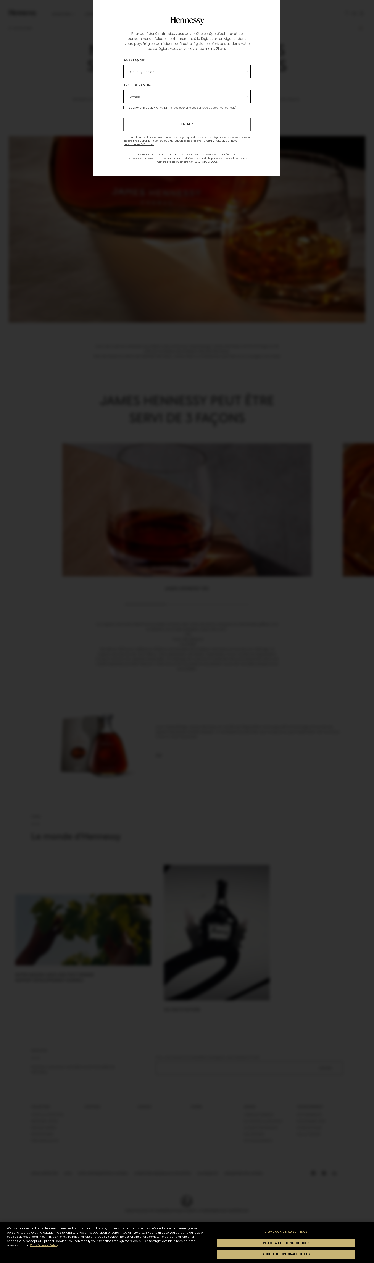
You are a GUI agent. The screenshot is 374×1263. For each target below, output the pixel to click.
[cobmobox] (187, 71)
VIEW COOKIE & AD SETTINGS (286, 1232)
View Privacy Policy (44, 1245)
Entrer (187, 124)
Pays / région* (134, 60)
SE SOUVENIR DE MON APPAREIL (148, 108)
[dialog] (187, 631)
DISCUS (213, 161)
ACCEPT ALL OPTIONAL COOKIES (286, 1254)
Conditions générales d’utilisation (161, 140)
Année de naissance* (139, 85)
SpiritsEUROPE (198, 161)
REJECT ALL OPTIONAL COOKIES (286, 1243)
